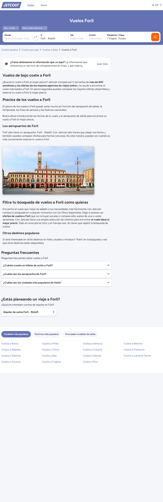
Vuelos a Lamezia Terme (137, 355)
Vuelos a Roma (9, 343)
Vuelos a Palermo (11, 355)
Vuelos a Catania (92, 349)
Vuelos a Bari (49, 355)
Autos (44, 5)
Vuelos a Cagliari (51, 361)
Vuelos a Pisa (90, 361)
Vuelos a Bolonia (133, 343)
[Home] (11, 4)
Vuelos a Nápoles (11, 349)
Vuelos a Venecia (92, 343)
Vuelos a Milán (50, 343)
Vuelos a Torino (50, 349)
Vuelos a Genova (10, 361)
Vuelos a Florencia (134, 349)
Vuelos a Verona (92, 355)
